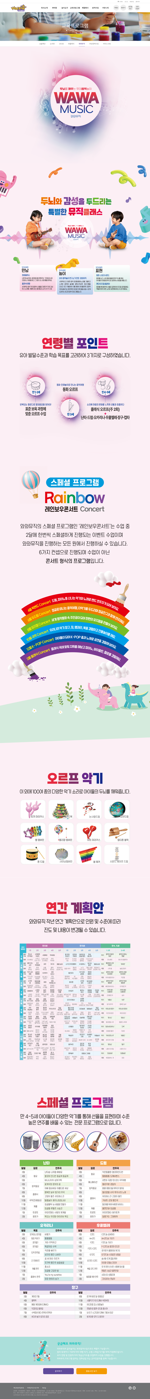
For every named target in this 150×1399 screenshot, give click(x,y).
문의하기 (138, 1)
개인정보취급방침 (18, 1388)
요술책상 (42, 43)
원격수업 (95, 7)
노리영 (52, 43)
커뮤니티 (105, 7)
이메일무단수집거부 (33, 1388)
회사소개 (44, 7)
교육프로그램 (75, 7)
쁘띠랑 (54, 7)
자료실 (44, 1388)
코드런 (61, 43)
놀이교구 (65, 7)
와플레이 (71, 43)
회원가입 (132, 1)
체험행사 (85, 7)
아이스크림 (107, 43)
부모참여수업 (94, 43)
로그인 (126, 1)
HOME (121, 1)
